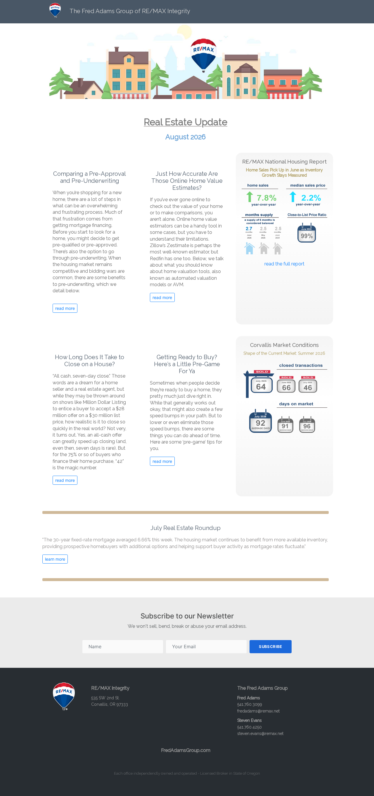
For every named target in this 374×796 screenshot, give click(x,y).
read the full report (284, 264)
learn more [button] (55, 559)
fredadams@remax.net (258, 711)
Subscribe (270, 646)
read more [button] (65, 308)
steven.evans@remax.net (260, 733)
